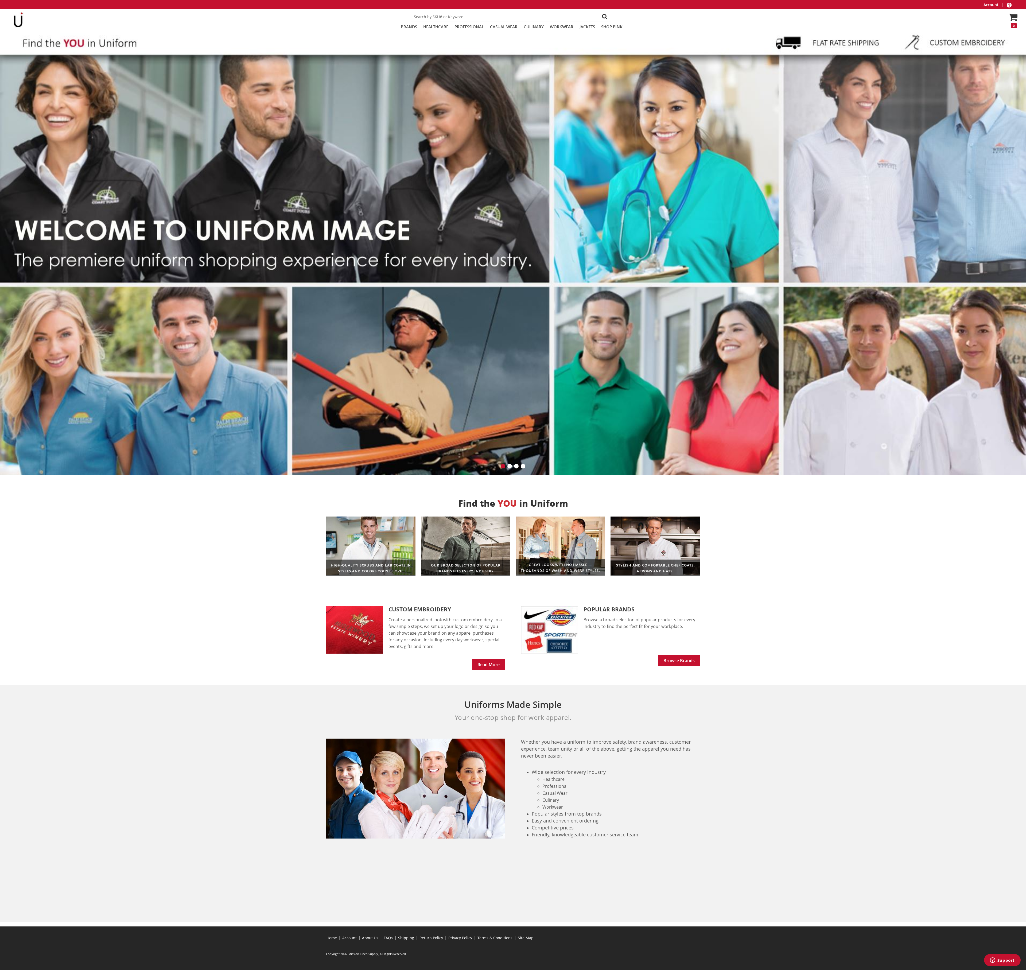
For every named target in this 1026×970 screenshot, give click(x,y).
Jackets (587, 26)
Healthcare (435, 26)
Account (992, 4)
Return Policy (431, 937)
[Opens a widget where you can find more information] (1002, 960)
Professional (469, 26)
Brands (409, 26)
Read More (488, 663)
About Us (370, 937)
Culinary (534, 26)
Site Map (526, 937)
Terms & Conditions (494, 937)
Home (332, 937)
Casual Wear (504, 26)
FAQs (388, 937)
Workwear (561, 26)
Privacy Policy (460, 937)
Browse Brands (679, 659)
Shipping (406, 937)
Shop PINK (612, 26)
